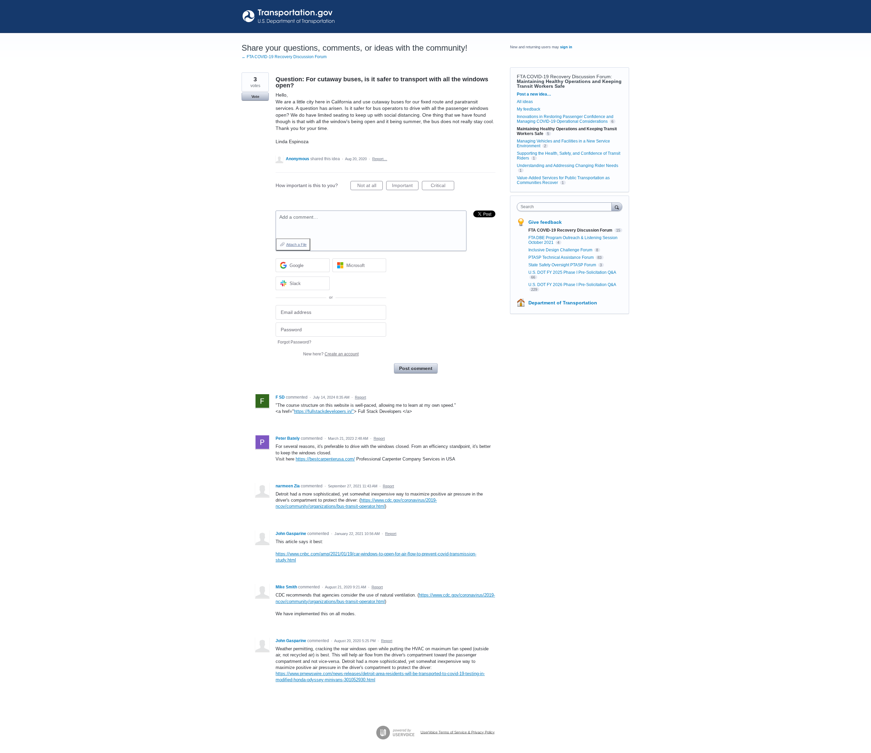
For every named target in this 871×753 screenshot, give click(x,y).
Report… (379, 159)
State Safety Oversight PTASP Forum (562, 265)
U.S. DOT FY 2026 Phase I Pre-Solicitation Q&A (572, 284)
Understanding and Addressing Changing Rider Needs (567, 165)
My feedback (528, 109)
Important (405, 186)
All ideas (525, 101)
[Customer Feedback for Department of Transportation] (289, 16)
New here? (331, 354)
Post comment (415, 368)
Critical (442, 186)
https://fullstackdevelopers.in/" (324, 411)
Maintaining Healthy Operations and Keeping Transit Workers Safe (569, 84)
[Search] (616, 206)
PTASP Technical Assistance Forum (561, 257)
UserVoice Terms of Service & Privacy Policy (458, 732)
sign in (566, 47)
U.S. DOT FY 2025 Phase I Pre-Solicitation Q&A (572, 272)
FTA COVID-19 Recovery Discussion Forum (564, 76)
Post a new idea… (534, 94)
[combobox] (566, 206)
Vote (255, 97)
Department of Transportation (562, 302)
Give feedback (545, 222)
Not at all (370, 186)
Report (360, 397)
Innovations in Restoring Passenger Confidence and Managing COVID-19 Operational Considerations (565, 119)
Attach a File (296, 244)
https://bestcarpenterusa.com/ (325, 459)
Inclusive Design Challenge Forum (560, 250)
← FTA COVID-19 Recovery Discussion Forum (284, 56)
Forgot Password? (294, 342)
